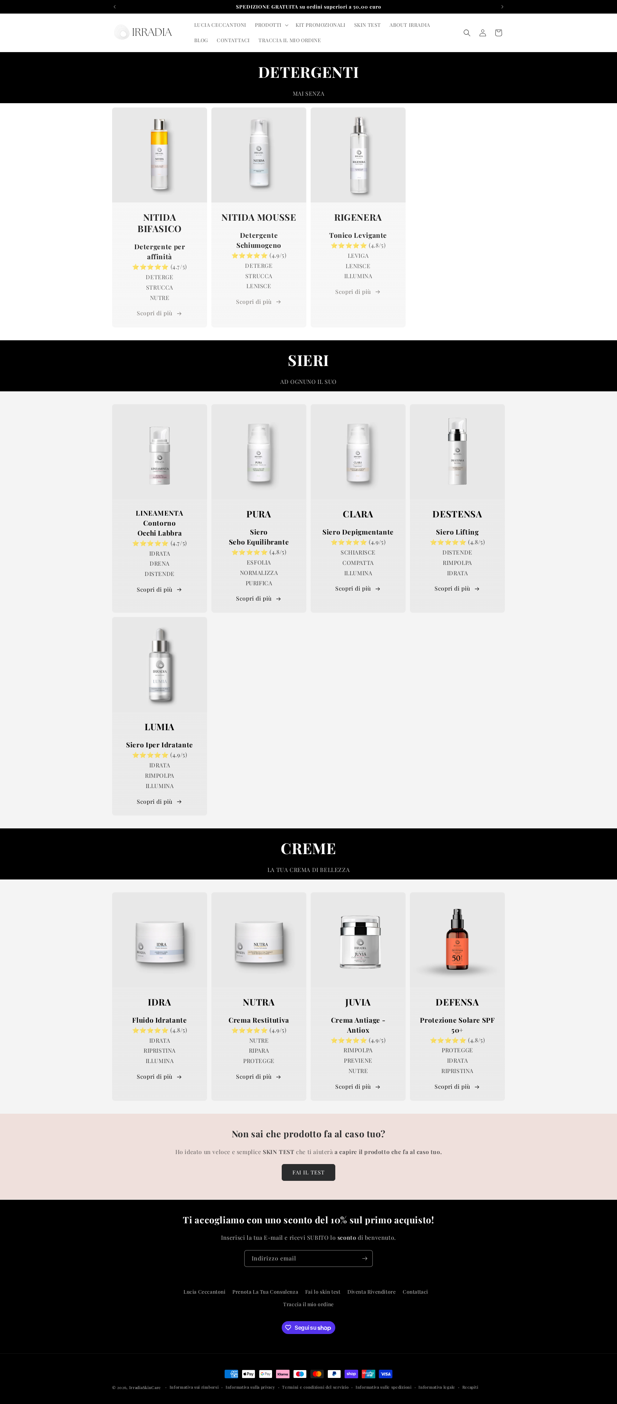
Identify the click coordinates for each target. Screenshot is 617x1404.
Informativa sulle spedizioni (384, 1387)
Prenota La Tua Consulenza (265, 1291)
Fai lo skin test (323, 1291)
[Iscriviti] (364, 1258)
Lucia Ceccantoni (205, 1291)
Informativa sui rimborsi (194, 1387)
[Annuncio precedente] (114, 7)
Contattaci (415, 1291)
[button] (271, 24)
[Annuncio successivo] (502, 7)
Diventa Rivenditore (371, 1291)
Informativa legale (436, 1387)
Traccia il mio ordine (308, 1304)
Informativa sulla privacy (250, 1387)
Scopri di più (154, 313)
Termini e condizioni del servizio (315, 1387)
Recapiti (470, 1387)
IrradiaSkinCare (145, 1387)
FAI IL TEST (308, 1172)
